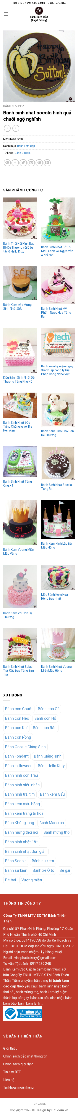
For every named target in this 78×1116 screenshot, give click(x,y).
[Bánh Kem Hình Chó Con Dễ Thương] (58, 409)
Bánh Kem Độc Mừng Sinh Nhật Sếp (17, 306)
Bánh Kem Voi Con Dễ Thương (17, 615)
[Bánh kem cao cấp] (39, 14)
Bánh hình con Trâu (21, 775)
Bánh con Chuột (18, 708)
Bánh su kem (43, 860)
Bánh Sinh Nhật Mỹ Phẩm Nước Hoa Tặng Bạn (56, 312)
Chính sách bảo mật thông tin (25, 1056)
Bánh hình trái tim (20, 794)
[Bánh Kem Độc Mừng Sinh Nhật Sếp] (20, 283)
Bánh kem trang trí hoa (24, 813)
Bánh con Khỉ (16, 727)
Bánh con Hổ (45, 718)
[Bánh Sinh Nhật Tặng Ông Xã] (20, 461)
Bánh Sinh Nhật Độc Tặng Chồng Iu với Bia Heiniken (17, 426)
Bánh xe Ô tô (43, 870)
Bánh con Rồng (18, 737)
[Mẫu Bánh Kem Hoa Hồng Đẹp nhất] (58, 577)
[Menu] (6, 14)
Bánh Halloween (18, 765)
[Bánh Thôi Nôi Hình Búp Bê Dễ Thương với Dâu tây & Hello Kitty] (20, 218)
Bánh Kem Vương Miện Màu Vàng (18, 551)
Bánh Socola (23, 152)
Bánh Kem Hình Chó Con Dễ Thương (57, 433)
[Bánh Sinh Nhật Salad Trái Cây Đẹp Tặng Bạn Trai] (20, 645)
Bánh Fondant (17, 756)
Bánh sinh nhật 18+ (21, 842)
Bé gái (65, 870)
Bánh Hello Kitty (51, 765)
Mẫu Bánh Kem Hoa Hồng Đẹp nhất (54, 596)
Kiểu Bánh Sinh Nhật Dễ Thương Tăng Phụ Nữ (18, 379)
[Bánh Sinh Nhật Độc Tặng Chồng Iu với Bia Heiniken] (20, 405)
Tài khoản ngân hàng (18, 1087)
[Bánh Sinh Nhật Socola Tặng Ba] (58, 463)
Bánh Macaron (51, 822)
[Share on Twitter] (23, 163)
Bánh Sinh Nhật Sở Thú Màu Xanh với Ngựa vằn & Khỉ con (57, 251)
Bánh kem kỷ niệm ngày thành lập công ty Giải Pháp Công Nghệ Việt (57, 370)
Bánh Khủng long (19, 822)
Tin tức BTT (12, 1072)
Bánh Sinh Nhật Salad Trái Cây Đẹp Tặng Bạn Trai (18, 670)
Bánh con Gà (48, 708)
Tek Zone (39, 1103)
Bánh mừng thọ (57, 832)
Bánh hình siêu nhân (22, 785)
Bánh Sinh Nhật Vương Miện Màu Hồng (56, 668)
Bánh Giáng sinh (48, 756)
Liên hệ (8, 1080)
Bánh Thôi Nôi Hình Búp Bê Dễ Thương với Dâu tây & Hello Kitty (18, 247)
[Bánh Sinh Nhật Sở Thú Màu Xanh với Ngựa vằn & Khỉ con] (58, 220)
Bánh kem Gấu (52, 794)
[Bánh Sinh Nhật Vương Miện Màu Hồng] (58, 645)
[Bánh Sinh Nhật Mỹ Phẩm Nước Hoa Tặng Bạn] (58, 285)
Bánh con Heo (17, 718)
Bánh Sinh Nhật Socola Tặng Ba (56, 486)
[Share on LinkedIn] (47, 163)
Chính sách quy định (18, 1064)
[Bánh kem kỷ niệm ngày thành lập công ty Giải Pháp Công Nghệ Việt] (58, 344)
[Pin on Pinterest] (39, 163)
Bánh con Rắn (45, 727)
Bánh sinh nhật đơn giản (26, 851)
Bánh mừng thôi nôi (21, 832)
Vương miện (31, 880)
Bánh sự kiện (16, 870)
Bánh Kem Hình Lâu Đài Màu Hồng (56, 545)
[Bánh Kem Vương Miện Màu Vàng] (20, 522)
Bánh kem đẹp (13, 106)
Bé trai (10, 880)
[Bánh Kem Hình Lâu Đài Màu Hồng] (58, 519)
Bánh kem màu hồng (22, 803)
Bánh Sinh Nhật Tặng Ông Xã (17, 483)
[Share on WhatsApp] (7, 163)
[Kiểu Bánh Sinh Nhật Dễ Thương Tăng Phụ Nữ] (20, 350)
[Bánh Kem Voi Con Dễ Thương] (20, 586)
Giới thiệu (10, 1048)
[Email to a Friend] (31, 163)
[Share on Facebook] (15, 163)
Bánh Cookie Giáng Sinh (25, 747)
